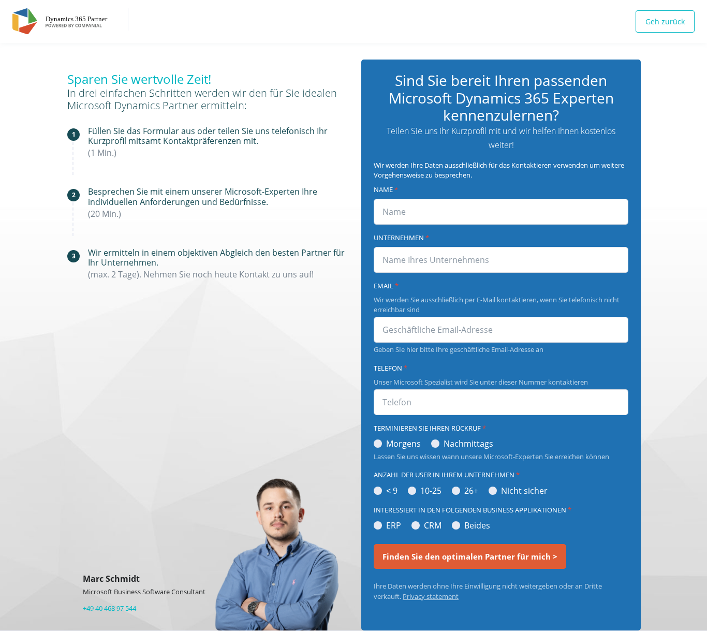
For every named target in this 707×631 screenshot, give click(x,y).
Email (386, 285)
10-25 (430, 490)
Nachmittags (468, 443)
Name (386, 189)
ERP (393, 525)
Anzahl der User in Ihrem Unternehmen (447, 474)
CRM (432, 525)
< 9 (391, 490)
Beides (477, 525)
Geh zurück (665, 21)
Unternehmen (401, 237)
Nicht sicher (524, 490)
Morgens (403, 443)
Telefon (390, 368)
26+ (471, 490)
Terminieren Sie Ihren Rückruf (430, 428)
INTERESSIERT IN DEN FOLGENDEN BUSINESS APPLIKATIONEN (472, 510)
